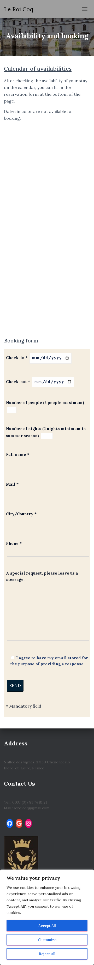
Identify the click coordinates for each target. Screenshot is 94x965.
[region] (47, 917)
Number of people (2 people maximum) (45, 402)
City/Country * (21, 514)
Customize (47, 939)
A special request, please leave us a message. (42, 576)
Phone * (14, 543)
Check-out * (18, 381)
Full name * (17, 454)
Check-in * (17, 357)
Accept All (47, 925)
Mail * (12, 484)
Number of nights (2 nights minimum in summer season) (46, 432)
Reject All (47, 953)
